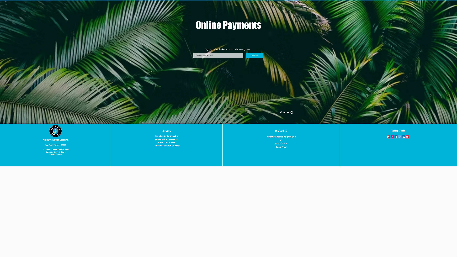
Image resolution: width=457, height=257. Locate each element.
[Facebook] (280, 112)
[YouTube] (288, 112)
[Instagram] (291, 112)
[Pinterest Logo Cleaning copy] (388, 136)
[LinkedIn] (403, 136)
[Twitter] (284, 112)
